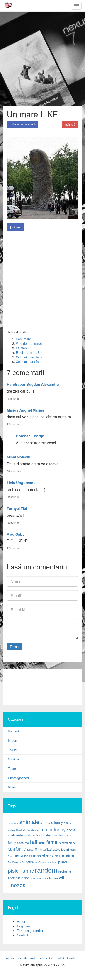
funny (21, 849)
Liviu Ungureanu (21, 482)
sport (33, 878)
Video (12, 787)
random (46, 869)
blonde (30, 830)
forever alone (67, 843)
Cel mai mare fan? (29, 357)
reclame (64, 871)
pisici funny (21, 870)
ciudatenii (46, 835)
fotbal (11, 849)
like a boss (23, 855)
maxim (52, 855)
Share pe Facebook (23, 124)
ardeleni (12, 830)
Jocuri (12, 749)
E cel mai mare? (27, 352)
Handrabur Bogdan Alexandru (33, 384)
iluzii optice (53, 849)
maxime (67, 855)
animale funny (51, 822)
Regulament (25, 926)
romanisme (19, 877)
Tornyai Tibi (17, 508)
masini (39, 855)
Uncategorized (18, 777)
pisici (62, 862)
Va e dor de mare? (29, 343)
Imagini (13, 740)
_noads (16, 885)
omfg (38, 862)
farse (42, 842)
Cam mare (23, 339)
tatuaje (53, 878)
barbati (21, 830)
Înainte (69, 124)
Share (16, 227)
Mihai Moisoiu (18, 457)
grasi (43, 849)
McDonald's (16, 862)
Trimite (14, 646)
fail (33, 841)
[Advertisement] (42, 280)
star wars (42, 878)
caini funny (54, 829)
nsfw (29, 861)
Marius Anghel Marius (25, 410)
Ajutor (21, 921)
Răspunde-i (14, 398)
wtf (61, 878)
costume (23, 843)
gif (37, 849)
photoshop (49, 862)
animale (29, 821)
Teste (12, 768)
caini (38, 830)
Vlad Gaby (15, 534)
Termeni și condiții (30, 930)
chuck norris (31, 835)
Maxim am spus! (6, 5)
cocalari (58, 835)
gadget (30, 849)
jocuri (65, 849)
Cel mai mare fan (28, 361)
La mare (22, 348)
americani (13, 823)
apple (67, 823)
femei (52, 841)
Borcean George (30, 435)
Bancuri (13, 731)
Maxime (13, 759)
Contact (22, 935)
